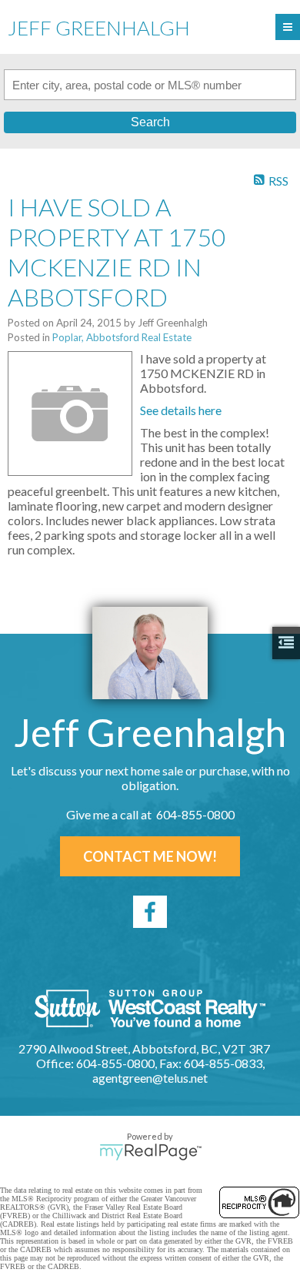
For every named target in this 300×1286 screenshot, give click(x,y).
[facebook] (150, 912)
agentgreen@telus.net (150, 1077)
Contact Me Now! (150, 856)
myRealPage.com (150, 1152)
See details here (181, 410)
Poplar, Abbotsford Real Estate (122, 337)
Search (150, 122)
